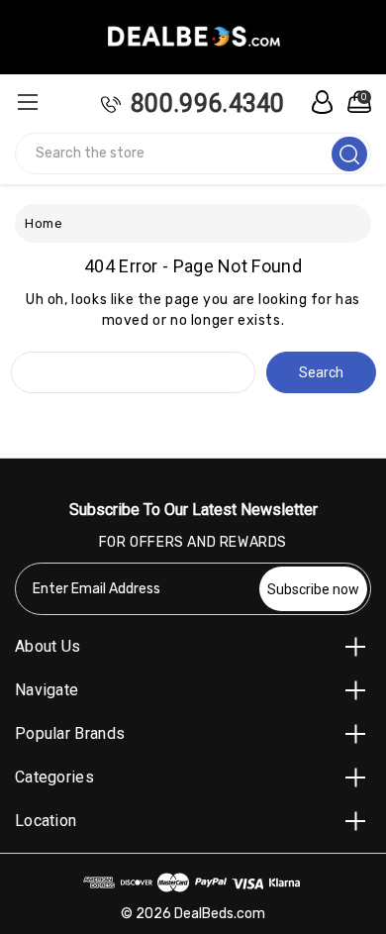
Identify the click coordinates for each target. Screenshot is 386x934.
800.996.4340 (208, 103)
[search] (349, 154)
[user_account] (317, 102)
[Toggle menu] (27, 101)
